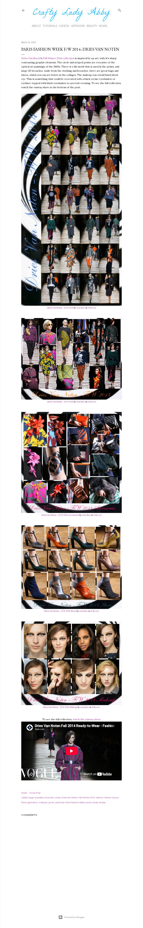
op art (51, 802)
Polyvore (92, 308)
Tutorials (50, 25)
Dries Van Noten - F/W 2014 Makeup (60, 707)
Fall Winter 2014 (87, 797)
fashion (99, 797)
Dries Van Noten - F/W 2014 (60, 308)
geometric (32, 802)
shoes (95, 802)
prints (89, 802)
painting (59, 802)
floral (23, 802)
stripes (102, 802)
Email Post (35, 793)
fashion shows (111, 797)
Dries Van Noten (31, 58)
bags (31, 797)
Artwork (78, 25)
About (36, 25)
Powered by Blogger (74, 917)
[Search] (120, 9)
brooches (49, 797)
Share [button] (24, 793)
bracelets (39, 797)
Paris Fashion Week (75, 802)
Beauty (92, 25)
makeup (43, 802)
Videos (64, 25)
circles (58, 797)
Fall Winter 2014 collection (58, 58)
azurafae (80, 308)
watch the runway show (86, 719)
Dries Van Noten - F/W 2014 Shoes (60, 611)
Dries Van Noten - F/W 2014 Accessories (60, 515)
